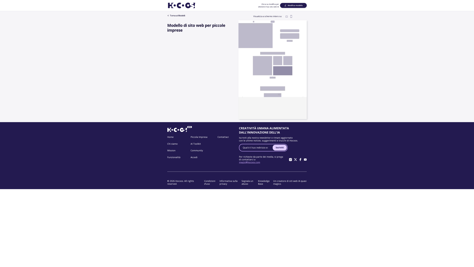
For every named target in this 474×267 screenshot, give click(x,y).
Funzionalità (173, 157)
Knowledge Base (264, 182)
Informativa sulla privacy (228, 182)
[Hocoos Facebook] (300, 159)
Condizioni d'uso (209, 182)
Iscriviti (280, 147)
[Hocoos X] (295, 159)
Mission (171, 150)
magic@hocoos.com (249, 162)
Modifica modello (295, 5)
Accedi (194, 157)
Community (197, 150)
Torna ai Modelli (177, 15)
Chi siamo (172, 143)
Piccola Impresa (199, 136)
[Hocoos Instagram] (290, 159)
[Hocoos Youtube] (305, 159)
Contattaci (223, 136)
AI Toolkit (196, 143)
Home (170, 136)
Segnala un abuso (247, 182)
